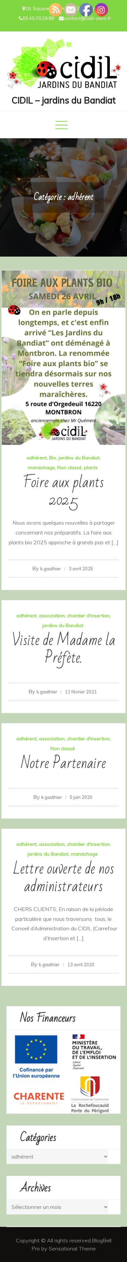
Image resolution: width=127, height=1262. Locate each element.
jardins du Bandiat (79, 458)
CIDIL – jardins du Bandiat (64, 100)
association (52, 616)
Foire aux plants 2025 (63, 491)
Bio (52, 458)
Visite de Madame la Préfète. (63, 649)
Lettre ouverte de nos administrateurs (63, 878)
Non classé (69, 468)
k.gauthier (50, 568)
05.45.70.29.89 (38, 18)
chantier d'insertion (88, 616)
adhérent (36, 458)
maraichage (41, 468)
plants (91, 468)
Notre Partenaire (63, 763)
